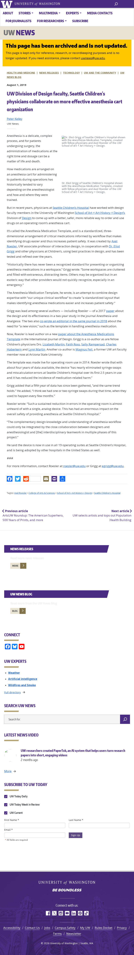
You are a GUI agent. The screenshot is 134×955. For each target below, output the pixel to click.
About (8, 13)
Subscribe (80, 21)
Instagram (60, 913)
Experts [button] (72, 13)
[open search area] (116, 4)
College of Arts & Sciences (42, 493)
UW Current (16, 812)
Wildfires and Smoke (22, 685)
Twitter (54, 913)
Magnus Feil (84, 349)
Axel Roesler (20, 493)
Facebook (47, 913)
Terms (57, 934)
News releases (49, 72)
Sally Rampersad (93, 344)
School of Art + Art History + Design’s (100, 213)
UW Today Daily (18, 796)
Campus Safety (65, 928)
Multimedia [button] (48, 13)
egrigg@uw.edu (113, 466)
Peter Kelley (14, 119)
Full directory (12, 692)
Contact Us (32, 928)
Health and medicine (21, 72)
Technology (71, 72)
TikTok (86, 913)
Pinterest (80, 913)
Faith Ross (73, 344)
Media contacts (100, 13)
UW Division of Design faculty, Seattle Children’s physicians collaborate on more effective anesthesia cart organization (64, 101)
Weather (14, 672)
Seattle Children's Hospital (107, 493)
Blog (15, 611)
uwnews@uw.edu (93, 58)
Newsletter (73, 934)
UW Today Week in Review (24, 804)
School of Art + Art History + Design (74, 493)
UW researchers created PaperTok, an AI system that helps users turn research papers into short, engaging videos (73, 755)
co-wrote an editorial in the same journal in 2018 (73, 321)
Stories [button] (25, 13)
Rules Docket (103, 928)
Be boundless (67, 890)
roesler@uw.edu (74, 466)
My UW (85, 928)
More (15, 565)
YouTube (67, 913)
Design (26, 218)
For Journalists (18, 21)
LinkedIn (73, 913)
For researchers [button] (50, 21)
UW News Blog (21, 594)
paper (110, 311)
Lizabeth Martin (54, 344)
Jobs (47, 928)
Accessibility (11, 928)
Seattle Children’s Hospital (71, 208)
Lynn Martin (36, 349)
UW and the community (100, 72)
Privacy (122, 928)
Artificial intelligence (22, 679)
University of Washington (7, 4)
